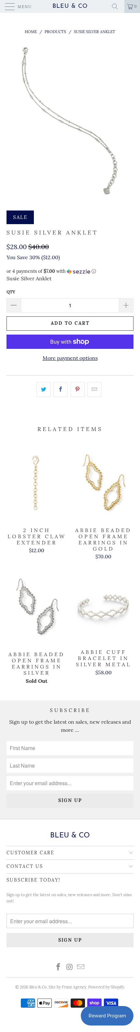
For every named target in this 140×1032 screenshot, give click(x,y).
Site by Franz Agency (67, 987)
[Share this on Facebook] (60, 389)
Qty (11, 292)
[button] (70, 271)
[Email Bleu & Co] (81, 968)
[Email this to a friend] (95, 389)
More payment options (70, 358)
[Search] (117, 6)
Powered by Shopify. (106, 987)
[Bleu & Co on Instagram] (70, 968)
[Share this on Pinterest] (78, 389)
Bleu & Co (70, 6)
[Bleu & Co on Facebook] (58, 968)
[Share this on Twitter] (43, 389)
